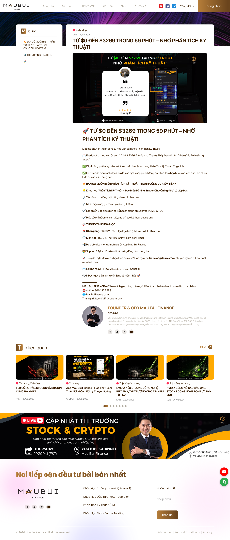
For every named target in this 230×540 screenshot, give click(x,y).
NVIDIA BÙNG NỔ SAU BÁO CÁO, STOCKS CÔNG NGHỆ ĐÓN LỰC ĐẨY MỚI (189, 391)
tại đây (118, 298)
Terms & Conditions (187, 532)
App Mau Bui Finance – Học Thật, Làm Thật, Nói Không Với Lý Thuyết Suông (89, 389)
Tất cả (203, 347)
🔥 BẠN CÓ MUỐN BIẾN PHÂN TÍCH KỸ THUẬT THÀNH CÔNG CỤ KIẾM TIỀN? (39, 45)
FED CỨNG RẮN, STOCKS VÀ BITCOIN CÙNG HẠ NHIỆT (39, 389)
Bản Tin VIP (140, 6)
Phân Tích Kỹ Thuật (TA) (99, 505)
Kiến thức (108, 6)
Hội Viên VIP (88, 6)
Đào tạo (66, 6)
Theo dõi (167, 515)
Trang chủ (48, 6)
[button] (105, 406)
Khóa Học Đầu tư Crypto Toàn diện (106, 497)
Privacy (207, 532)
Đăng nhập (214, 6)
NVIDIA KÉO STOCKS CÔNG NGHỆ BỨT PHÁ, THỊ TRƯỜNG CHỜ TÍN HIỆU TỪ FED (140, 391)
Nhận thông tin (166, 488)
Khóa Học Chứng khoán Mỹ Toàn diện (108, 488)
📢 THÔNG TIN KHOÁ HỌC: (37, 55)
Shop (123, 6)
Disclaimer (165, 532)
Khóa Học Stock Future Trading (103, 513)
